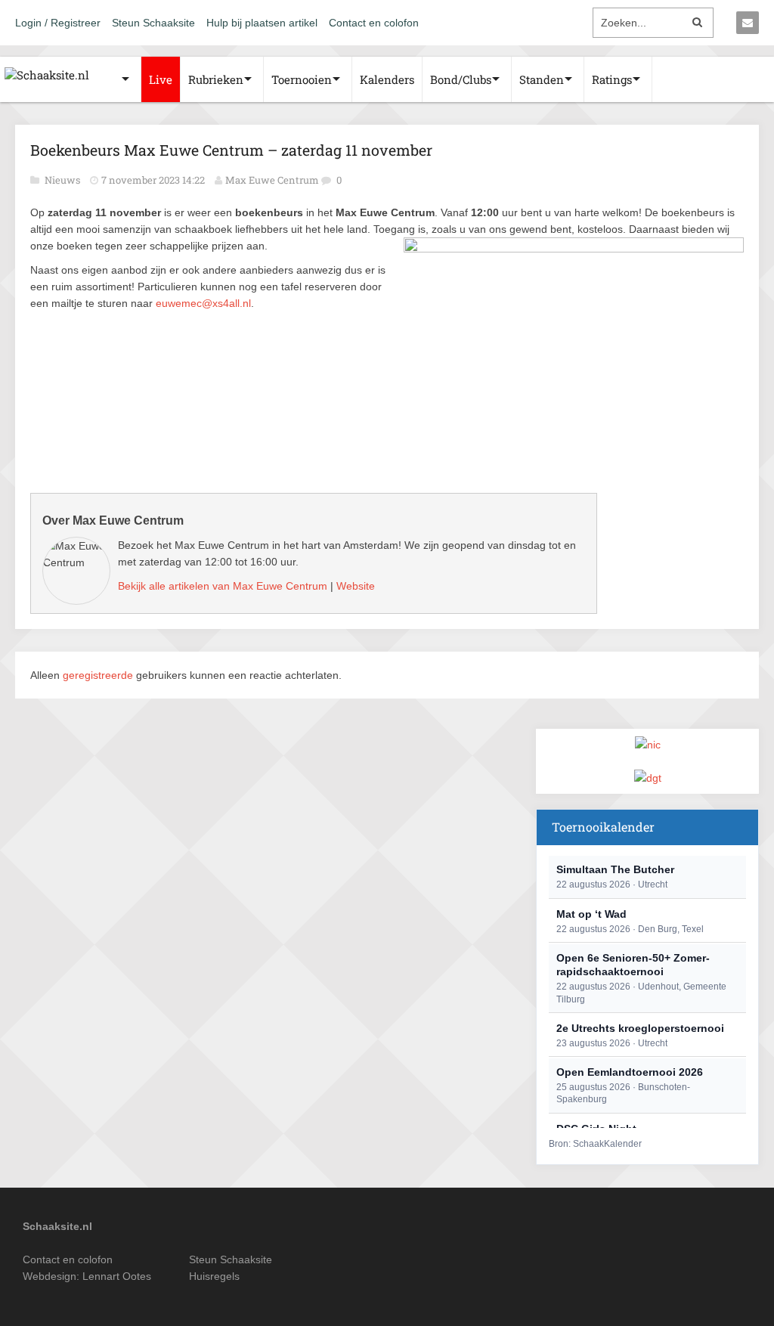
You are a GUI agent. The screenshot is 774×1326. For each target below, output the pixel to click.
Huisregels (214, 1276)
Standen (541, 79)
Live (160, 79)
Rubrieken (215, 79)
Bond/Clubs (460, 79)
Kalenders (387, 79)
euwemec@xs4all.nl (203, 303)
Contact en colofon (374, 23)
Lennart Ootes (116, 1276)
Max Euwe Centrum (272, 180)
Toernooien (301, 79)
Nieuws (63, 180)
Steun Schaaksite (153, 23)
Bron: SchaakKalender (595, 1144)
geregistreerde (99, 675)
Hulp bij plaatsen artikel (261, 23)
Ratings (612, 79)
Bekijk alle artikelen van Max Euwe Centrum (222, 586)
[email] (747, 22)
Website (355, 586)
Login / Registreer (58, 23)
